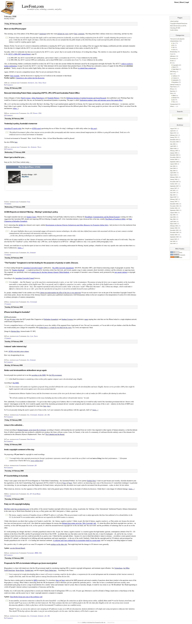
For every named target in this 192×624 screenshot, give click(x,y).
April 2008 (173, 173)
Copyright (33, 302)
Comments (182, 255)
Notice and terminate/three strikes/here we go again (25, 370)
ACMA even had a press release (18, 351)
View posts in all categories (177, 39)
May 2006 (173, 219)
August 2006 (173, 212)
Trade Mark (36, 494)
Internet (34, 147)
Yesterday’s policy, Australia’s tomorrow (20, 124)
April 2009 (173, 146)
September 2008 (174, 161)
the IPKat (126, 568)
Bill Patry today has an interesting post (16, 509)
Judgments (175, 80)
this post (93, 128)
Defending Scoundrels (51, 319)
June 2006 (173, 217)
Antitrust (31, 83)
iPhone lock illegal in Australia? (17, 312)
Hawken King (15, 331)
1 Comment (7, 204)
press (14, 319)
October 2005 (173, 234)
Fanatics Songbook (18, 270)
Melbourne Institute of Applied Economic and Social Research (86, 98)
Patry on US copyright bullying (17, 504)
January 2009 (173, 153)
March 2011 (173, 133)
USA (40, 113)
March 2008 (173, 175)
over (8, 319)
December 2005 (174, 230)
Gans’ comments (79, 34)
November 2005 (174, 232)
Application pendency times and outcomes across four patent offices (101, 100)
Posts (180, 252)
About (182, 2)
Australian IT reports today (13, 128)
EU (31, 113)
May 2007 (173, 195)
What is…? (173, 106)
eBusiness (173, 56)
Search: (180, 111)
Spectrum (172, 91)
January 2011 (173, 137)
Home (176, 2)
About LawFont (174, 21)
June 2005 (173, 243)
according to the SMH (39, 375)
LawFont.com (33, 6)
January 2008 (173, 179)
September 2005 (174, 237)
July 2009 (172, 144)
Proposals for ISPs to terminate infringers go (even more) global (30, 563)
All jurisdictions (174, 41)
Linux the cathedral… (14, 425)
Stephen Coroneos (67, 319)
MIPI (35, 580)
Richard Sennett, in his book (32, 430)
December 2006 (174, 204)
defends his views (63, 34)
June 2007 (173, 192)
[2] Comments (8, 115)
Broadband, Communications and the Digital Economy (102, 217)
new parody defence (121, 272)
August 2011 (173, 128)
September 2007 (174, 186)
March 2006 (173, 223)
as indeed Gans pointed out (86, 68)
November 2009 (174, 142)
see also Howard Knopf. (17, 548)
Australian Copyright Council (32, 268)
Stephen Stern (91, 481)
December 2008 (174, 155)
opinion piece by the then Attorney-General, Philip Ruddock (50, 272)
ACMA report (36, 128)
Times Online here (50, 570)
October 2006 (173, 208)
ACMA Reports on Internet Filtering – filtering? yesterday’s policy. (31, 212)
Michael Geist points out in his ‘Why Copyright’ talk (79, 523)
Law (31, 336)
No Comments (8, 85)
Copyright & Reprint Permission (178, 23)
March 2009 (173, 148)
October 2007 (173, 184)
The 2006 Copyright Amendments (63, 268)
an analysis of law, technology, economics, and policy (44, 9)
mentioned (42, 34)
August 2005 (173, 239)
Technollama (118, 568)
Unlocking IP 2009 (175, 28)
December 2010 (174, 139)
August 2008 (173, 164)
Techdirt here (29, 570)
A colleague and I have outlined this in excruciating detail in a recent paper (76, 540)
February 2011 (174, 135)
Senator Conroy (31, 217)
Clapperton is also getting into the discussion (30, 78)
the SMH (16, 383)
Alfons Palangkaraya (37, 98)
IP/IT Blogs (173, 71)
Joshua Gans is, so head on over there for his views (55, 327)
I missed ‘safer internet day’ (15, 346)
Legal (187, 2)
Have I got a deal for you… (15, 157)
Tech (40, 83)
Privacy (172, 89)
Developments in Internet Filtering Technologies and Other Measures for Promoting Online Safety (77, 225)
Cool (28, 202)
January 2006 (173, 228)
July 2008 (172, 166)
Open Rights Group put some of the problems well (26, 597)
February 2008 (174, 177)
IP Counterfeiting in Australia (16, 476)
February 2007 (174, 199)
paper (86, 319)
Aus (36, 83)
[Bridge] (29, 197)
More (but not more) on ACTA (178, 25)
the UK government (55, 375)
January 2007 (173, 201)
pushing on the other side (59, 544)
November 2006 (174, 206)
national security (174, 84)
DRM (36, 553)
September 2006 (174, 210)
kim (18, 83)
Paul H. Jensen (26, 98)
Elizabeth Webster (53, 98)
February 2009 (174, 150)
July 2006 (172, 215)
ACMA (21, 225)
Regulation (175, 82)
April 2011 (173, 131)
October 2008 (173, 159)
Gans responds (14, 76)
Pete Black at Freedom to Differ (115, 219)
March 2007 (173, 197)
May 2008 (173, 170)
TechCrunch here (9, 570)
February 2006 (174, 226)
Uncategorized (174, 104)
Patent (35, 113)
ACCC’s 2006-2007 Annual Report (19, 54)
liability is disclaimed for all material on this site (93, 622)
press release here (37, 461)
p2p (46, 415)
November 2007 (174, 181)
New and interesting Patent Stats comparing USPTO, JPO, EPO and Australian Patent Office (42, 93)
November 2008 (174, 157)
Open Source (31, 439)
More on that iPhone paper (15, 29)
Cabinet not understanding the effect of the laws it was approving (60, 292)
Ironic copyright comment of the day (19, 449)
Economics (173, 58)
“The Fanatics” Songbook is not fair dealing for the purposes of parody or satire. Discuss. (41, 263)
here (16, 142)
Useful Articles (174, 30)
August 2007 (173, 188)
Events (172, 60)
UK (49, 415)
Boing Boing (20, 570)
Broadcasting (173, 52)
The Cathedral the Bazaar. (55, 434)
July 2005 (172, 241)
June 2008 (173, 168)
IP (31, 494)
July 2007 (172, 190)
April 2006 (173, 221)
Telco (44, 83)
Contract (175, 78)
